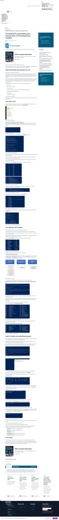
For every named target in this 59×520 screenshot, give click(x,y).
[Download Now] (41, 34)
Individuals (4, 14)
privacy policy (44, 513)
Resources (4, 19)
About (3, 20)
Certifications (4, 18)
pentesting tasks (22, 67)
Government (4, 15)
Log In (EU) (51, 4)
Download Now (18, 59)
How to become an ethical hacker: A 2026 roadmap (45, 63)
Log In (48, 4)
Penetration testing (8, 29)
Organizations (5, 16)
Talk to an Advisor (5, 23)
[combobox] (6, 22)
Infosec (6, 27)
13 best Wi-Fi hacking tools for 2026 (43, 54)
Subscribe (45, 509)
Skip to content (2, 0)
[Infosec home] (3, 11)
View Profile (33, 466)
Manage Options (48, 518)
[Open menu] (8, 11)
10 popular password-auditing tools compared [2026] (45, 58)
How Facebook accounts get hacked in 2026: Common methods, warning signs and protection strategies (45, 61)
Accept (55, 518)
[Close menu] (10, 11)
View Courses (42, 83)
